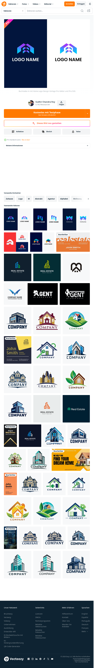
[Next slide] (84, 198)
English (83, 612)
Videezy (7, 620)
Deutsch (83, 623)
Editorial (47, 4)
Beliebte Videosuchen (40, 635)
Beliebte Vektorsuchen (41, 624)
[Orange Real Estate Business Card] (73, 241)
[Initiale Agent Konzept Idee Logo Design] (43, 293)
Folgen (61, 104)
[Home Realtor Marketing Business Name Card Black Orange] (71, 459)
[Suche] (82, 10)
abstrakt (38, 197)
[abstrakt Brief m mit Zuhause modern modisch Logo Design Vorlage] (16, 241)
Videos (35, 4)
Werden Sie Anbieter (66, 624)
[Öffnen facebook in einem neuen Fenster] (29, 659)
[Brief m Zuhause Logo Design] (15, 293)
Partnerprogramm (42, 620)
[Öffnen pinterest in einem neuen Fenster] (40, 659)
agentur (51, 197)
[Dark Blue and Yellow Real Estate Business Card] (17, 349)
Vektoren (12, 4)
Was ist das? (26, 140)
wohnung (77, 197)
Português (84, 620)
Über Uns (66, 620)
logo (20, 197)
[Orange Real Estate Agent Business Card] (10, 483)
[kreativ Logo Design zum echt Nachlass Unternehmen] (17, 319)
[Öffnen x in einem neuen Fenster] (48, 659)
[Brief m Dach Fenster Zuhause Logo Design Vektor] (76, 266)
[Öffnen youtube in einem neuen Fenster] (52, 659)
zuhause (9, 197)
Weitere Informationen (14, 144)
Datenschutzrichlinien (80, 661)
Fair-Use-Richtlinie (79, 663)
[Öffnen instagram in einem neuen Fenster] (33, 659)
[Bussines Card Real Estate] (10, 434)
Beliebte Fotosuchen (40, 630)
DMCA (37, 616)
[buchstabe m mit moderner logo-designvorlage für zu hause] (47, 218)
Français (83, 627)
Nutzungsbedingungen (79, 660)
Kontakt (65, 616)
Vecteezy (7, 616)
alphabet (64, 197)
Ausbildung (8, 627)
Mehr (82, 630)
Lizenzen (39, 612)
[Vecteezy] (3, 3)
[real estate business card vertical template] (10, 536)
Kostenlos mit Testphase (47, 113)
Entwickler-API (10, 630)
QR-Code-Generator (12, 645)
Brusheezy (8, 612)
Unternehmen (9, 623)
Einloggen (81, 4)
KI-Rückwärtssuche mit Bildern (13, 635)
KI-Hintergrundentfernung (14, 640)
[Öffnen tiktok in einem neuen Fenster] (44, 659)
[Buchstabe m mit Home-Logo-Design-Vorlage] (17, 218)
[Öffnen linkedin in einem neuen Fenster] (36, 659)
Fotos (24, 4)
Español (83, 616)
